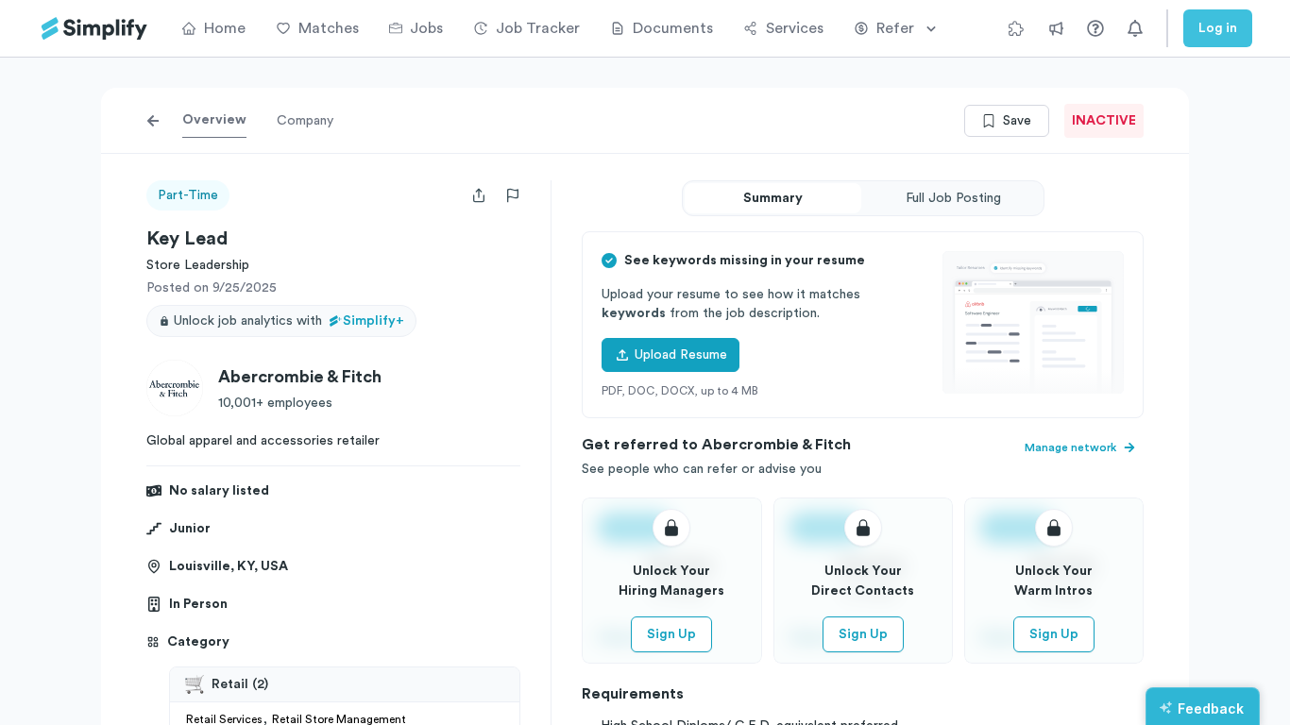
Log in (1217, 28)
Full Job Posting (953, 198)
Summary (773, 198)
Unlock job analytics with (289, 321)
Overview (214, 119)
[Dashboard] (94, 29)
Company (305, 120)
